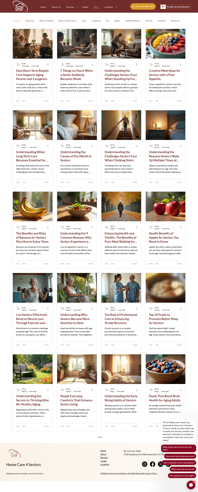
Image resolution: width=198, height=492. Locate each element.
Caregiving (95, 21)
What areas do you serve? (182, 469)
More (173, 21)
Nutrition (162, 21)
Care (84, 21)
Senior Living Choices (68, 21)
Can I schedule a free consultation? (178, 462)
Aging (117, 21)
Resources (29, 21)
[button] (191, 485)
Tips (107, 21)
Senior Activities (46, 21)
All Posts (16, 21)
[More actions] (49, 64)
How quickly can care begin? (182, 475)
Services (149, 21)
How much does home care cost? (180, 456)
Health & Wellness (132, 21)
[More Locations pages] (116, 7)
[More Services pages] (77, 7)
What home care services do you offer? (177, 448)
